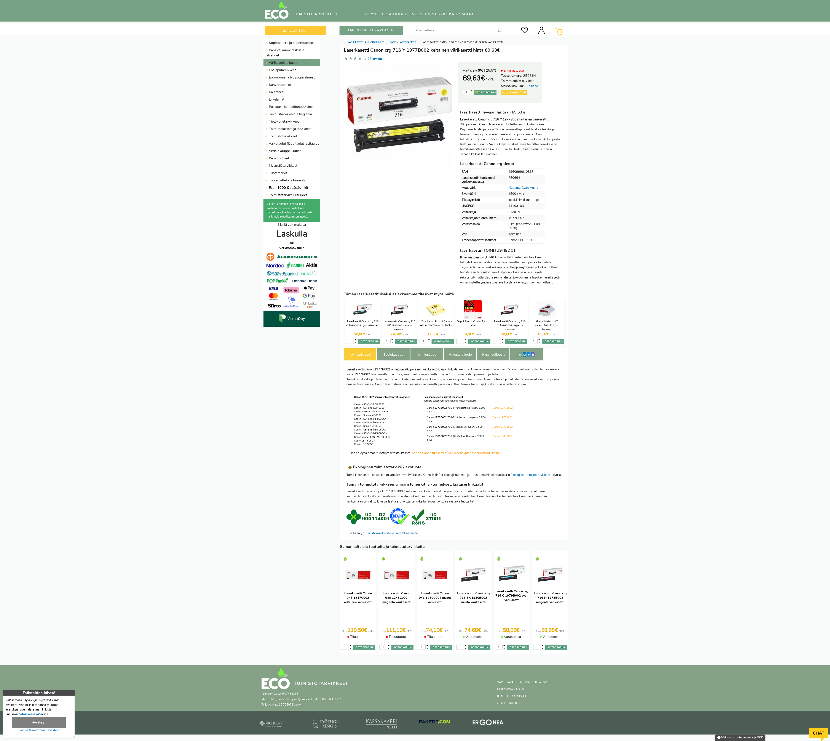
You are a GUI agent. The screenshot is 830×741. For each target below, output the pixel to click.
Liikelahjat (276, 99)
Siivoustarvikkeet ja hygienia (290, 114)
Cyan (525, 188)
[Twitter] (528, 354)
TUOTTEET (297, 30)
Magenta (514, 188)
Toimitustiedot (426, 354)
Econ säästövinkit (288, 187)
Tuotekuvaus (393, 354)
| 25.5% (484, 70)
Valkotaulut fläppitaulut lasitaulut (293, 143)
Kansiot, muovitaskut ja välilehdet (284, 53)
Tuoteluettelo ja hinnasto (287, 180)
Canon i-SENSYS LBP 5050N (370, 408)
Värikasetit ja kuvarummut (288, 62)
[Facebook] (533, 354)
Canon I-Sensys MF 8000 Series (371, 411)
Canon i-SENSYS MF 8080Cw (370, 433)
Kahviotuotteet (279, 84)
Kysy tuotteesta (493, 354)
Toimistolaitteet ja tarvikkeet (289, 128)
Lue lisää (531, 86)
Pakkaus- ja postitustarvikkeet (291, 106)
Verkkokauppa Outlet (284, 151)
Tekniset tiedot (360, 354)
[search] (499, 29)
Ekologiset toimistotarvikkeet (530, 475)
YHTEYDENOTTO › (508, 703)
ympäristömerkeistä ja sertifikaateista (389, 533)
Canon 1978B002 (503, 417)
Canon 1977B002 (503, 408)
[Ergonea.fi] (487, 723)
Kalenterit (275, 92)
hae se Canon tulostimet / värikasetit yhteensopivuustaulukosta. (456, 453)
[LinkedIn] (524, 354)
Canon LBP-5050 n (364, 440)
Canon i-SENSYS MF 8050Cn (370, 429)
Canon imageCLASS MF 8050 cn (372, 437)
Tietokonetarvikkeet (283, 121)
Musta (534, 188)
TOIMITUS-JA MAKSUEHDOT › (515, 696)
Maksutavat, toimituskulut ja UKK (741, 737)
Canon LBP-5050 (363, 444)
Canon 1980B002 (503, 436)
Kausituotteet (278, 158)
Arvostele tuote (460, 354)
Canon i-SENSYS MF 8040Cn (370, 422)
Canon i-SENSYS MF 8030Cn (370, 419)
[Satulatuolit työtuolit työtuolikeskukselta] (326, 725)
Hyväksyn (39, 722)
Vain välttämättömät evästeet (39, 730)
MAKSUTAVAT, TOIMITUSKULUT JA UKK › (522, 682)
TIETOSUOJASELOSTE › (511, 689)
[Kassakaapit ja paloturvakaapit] (381, 725)
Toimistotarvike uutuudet (287, 195)
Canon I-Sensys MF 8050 (367, 426)
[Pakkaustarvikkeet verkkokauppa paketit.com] (434, 723)
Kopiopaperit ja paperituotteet (291, 42)
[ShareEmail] (520, 354)
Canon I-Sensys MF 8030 (367, 415)
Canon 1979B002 (503, 427)
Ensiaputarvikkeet (282, 70)
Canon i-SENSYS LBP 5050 (369, 404)
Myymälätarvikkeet (282, 165)
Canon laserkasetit (403, 42)
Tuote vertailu (514, 92)
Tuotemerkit (278, 173)
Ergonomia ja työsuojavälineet (291, 77)
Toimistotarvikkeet (282, 136)
